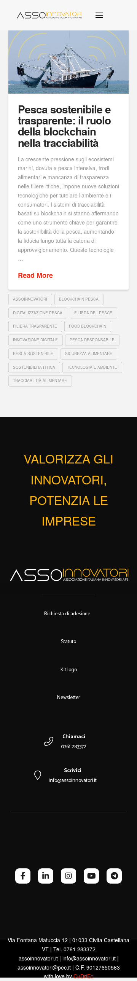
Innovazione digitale (35, 339)
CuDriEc (83, 976)
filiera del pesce (93, 312)
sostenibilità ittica (34, 367)
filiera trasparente (35, 326)
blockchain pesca (79, 299)
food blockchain (87, 326)
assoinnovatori (30, 299)
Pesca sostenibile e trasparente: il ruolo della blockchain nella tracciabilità (64, 125)
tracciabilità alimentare (40, 380)
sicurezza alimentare (88, 353)
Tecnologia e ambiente (92, 367)
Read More (35, 275)
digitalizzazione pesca (37, 312)
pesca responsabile (92, 339)
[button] (99, 15)
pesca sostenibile (33, 353)
